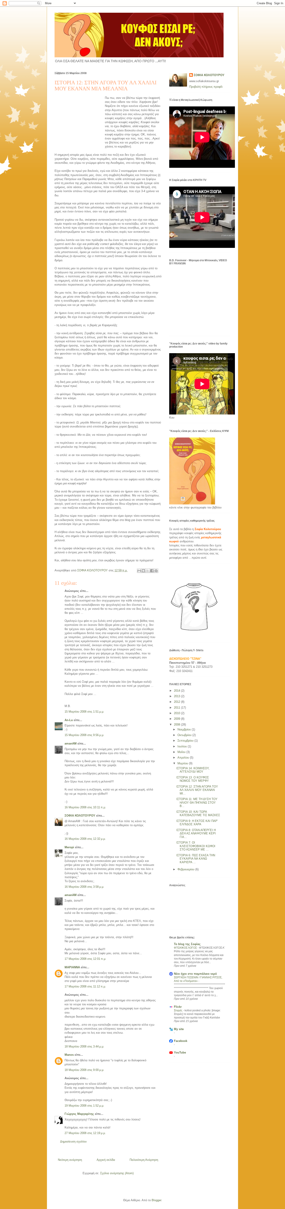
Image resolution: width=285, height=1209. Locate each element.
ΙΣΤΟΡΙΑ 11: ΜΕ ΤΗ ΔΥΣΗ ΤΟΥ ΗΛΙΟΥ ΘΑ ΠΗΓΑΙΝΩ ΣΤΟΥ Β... (197, 802)
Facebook (180, 1041)
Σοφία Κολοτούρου (208, 529)
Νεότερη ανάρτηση (70, 1159)
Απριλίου (183, 757)
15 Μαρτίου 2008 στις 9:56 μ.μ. (84, 735)
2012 (177, 701)
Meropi (69, 847)
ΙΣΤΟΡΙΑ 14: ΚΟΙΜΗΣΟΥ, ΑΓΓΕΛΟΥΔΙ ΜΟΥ (193, 770)
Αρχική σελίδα (106, 1159)
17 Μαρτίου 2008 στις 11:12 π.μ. (85, 986)
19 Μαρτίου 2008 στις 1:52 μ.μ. (84, 1105)
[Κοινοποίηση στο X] (147, 570)
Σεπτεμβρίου (185, 740)
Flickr (178, 1006)
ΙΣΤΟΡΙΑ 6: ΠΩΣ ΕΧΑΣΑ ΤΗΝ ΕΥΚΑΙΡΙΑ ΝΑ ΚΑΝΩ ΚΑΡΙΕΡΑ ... (195, 859)
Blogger (156, 1200)
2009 (177, 718)
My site (179, 1029)
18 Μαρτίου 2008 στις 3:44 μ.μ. (84, 1046)
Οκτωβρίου (184, 735)
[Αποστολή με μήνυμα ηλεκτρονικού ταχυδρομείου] (139, 570)
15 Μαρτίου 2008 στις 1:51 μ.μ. (84, 711)
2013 (177, 696)
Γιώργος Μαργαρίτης (79, 1114)
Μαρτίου (183, 763)
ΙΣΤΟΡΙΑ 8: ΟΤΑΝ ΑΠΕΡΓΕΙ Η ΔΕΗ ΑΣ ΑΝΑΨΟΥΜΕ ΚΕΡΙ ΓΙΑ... (196, 833)
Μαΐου (181, 752)
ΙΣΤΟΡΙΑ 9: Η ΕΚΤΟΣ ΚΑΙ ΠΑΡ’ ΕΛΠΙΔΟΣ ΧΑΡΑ (197, 822)
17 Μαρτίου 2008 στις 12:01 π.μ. (85, 958)
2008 (177, 724)
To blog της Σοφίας (187, 944)
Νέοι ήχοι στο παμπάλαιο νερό (195, 973)
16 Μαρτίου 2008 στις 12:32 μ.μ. (85, 838)
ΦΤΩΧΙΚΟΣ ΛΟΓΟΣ (185, 947)
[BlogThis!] (143, 570)
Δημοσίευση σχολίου (73, 1141)
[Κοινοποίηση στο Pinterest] (156, 570)
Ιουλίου (182, 746)
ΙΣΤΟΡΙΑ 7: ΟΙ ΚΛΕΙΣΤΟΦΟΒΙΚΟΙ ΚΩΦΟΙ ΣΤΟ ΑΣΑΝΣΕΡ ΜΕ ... (195, 846)
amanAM (71, 743)
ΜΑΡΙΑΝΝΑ (72, 967)
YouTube (180, 1052)
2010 (177, 713)
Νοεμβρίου (184, 729)
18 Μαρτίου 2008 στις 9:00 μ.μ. (84, 1070)
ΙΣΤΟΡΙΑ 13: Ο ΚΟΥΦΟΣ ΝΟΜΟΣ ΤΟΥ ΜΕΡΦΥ (192, 779)
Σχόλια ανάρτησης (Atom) (117, 1173)
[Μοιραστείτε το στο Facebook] (152, 570)
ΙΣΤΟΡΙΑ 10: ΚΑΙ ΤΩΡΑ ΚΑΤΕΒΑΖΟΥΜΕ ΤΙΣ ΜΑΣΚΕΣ (198, 813)
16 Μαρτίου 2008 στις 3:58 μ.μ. (84, 886)
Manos (69, 1054)
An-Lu (69, 720)
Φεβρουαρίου (186, 869)
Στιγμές (178, 1010)
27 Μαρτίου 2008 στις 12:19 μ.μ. (85, 1133)
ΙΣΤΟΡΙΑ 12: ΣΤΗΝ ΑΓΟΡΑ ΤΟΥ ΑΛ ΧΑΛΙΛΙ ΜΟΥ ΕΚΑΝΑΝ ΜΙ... (197, 790)
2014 (177, 690)
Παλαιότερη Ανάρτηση (144, 1159)
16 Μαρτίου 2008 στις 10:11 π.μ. (85, 807)
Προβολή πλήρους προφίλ (206, 86)
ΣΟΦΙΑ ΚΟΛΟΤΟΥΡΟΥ (80, 815)
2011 (177, 707)
